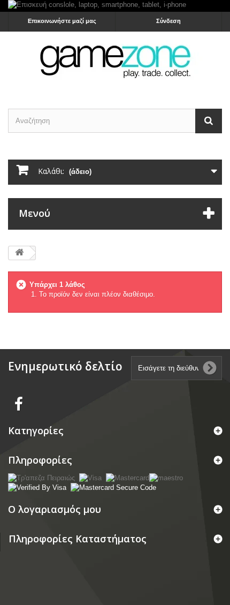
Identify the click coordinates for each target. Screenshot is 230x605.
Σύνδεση (168, 21)
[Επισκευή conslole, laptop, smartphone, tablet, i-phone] (115, 6)
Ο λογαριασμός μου (54, 509)
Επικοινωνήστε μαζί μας (62, 21)
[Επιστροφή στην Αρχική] (19, 253)
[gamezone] (115, 61)
